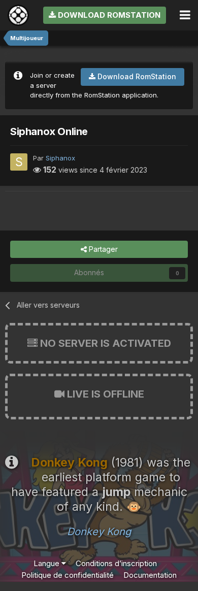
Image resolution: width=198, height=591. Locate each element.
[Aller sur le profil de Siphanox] (18, 162)
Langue (47, 563)
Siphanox (60, 158)
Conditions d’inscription (116, 563)
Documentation (150, 575)
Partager (102, 249)
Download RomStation (108, 15)
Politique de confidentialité (67, 575)
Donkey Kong (99, 532)
